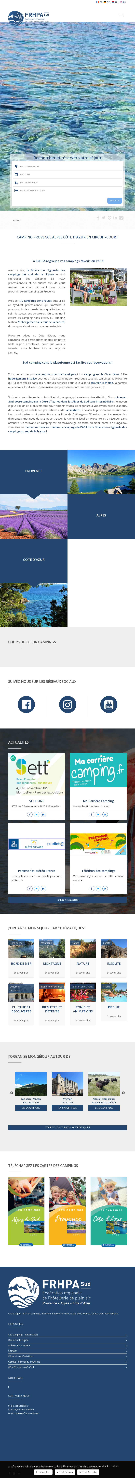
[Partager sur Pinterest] (109, 218)
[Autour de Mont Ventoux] (104, 1084)
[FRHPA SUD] (28, 14)
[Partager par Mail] (121, 218)
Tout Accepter (89, 1472)
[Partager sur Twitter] (104, 218)
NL (116, 2)
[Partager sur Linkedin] (115, 218)
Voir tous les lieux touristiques (67, 1127)
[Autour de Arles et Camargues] (67, 1084)
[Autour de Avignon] (31, 1084)
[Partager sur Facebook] (98, 218)
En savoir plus (21, 972)
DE (108, 2)
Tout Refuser (65, 1472)
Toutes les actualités (67, 899)
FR (101, 2)
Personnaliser (43, 1472)
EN (124, 2)
